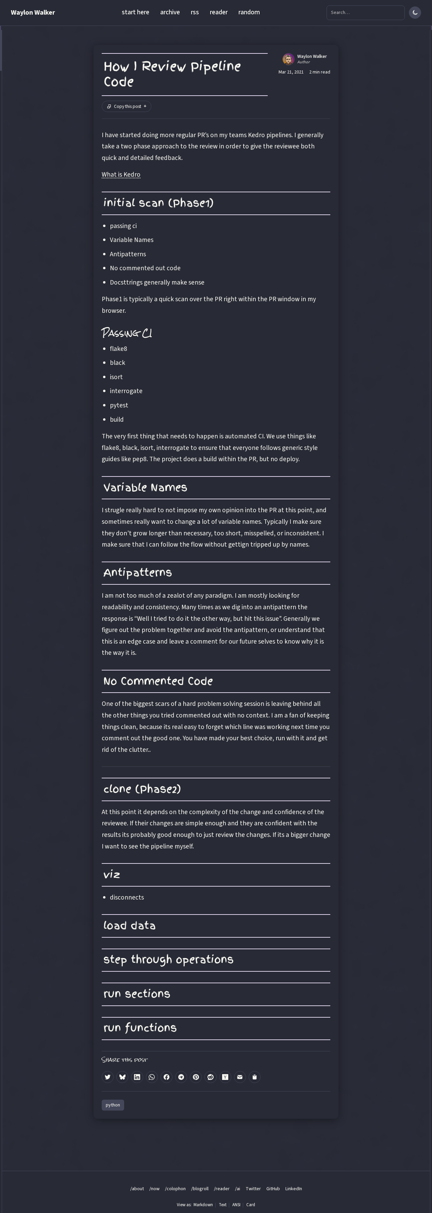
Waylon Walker (33, 12)
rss (195, 12)
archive (170, 12)
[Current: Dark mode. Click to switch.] (415, 12)
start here (135, 12)
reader (219, 12)
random (249, 12)
